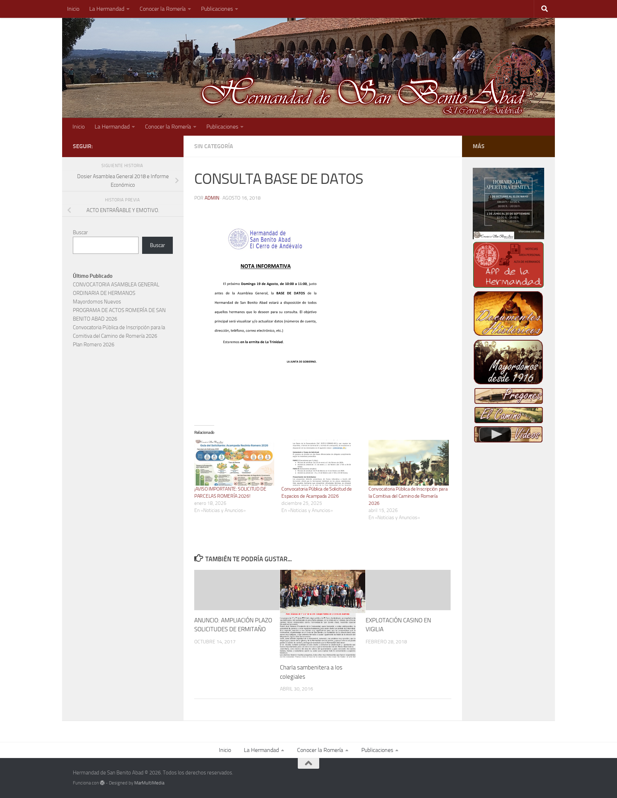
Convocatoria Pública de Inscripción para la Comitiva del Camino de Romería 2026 (407, 496)
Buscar (80, 232)
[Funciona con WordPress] (102, 783)
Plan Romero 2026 (93, 344)
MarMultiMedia (149, 783)
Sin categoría (213, 146)
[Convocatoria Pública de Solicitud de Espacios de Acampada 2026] (321, 463)
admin (212, 198)
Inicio (73, 8)
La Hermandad (106, 8)
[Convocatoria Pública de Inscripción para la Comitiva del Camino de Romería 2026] (408, 463)
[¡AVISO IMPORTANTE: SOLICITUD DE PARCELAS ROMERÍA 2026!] (234, 463)
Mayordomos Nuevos (97, 301)
